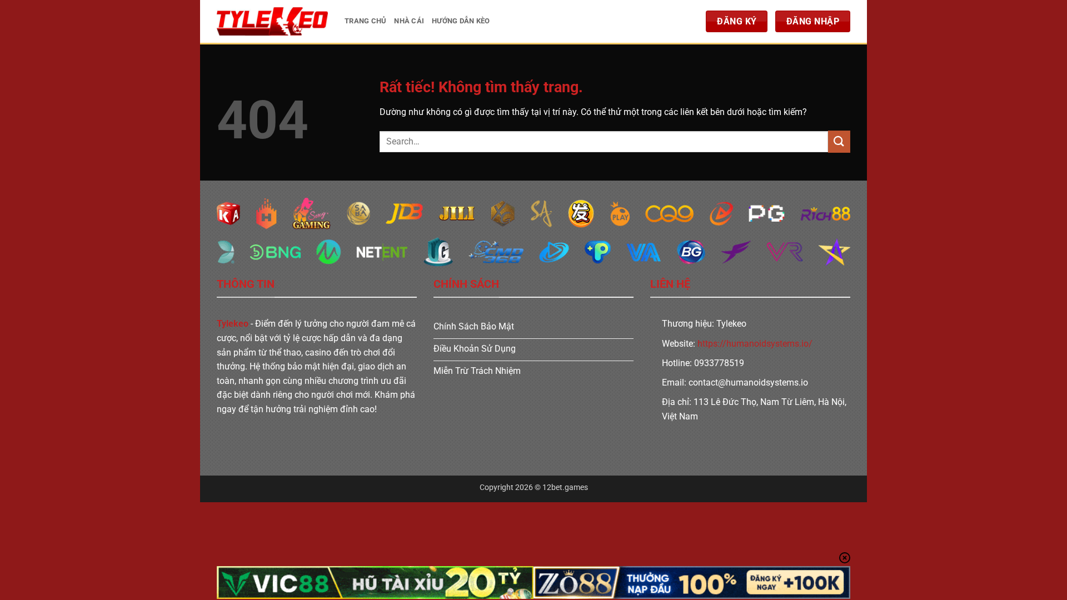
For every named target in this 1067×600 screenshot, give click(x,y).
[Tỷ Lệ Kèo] (272, 21)
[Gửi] (839, 141)
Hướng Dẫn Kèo (461, 21)
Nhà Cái (409, 21)
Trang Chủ (365, 21)
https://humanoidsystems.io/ (754, 343)
